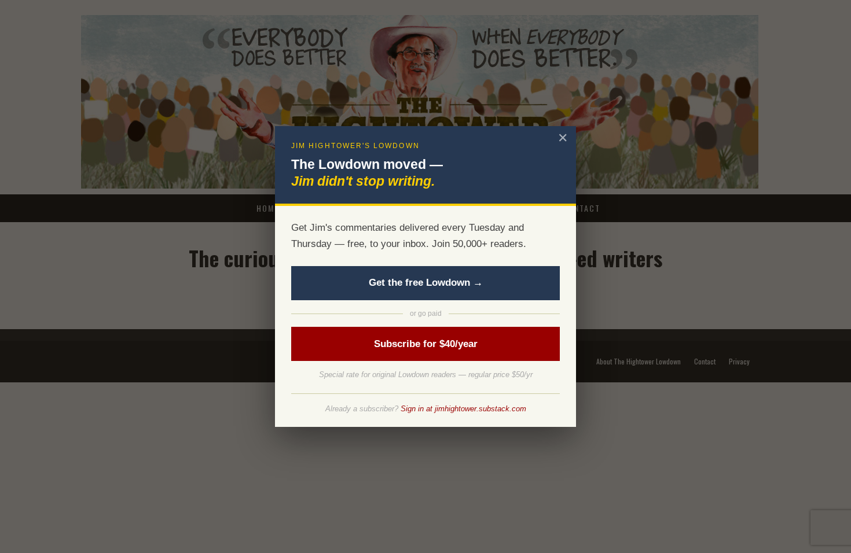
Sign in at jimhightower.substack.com (463, 408)
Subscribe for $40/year (426, 343)
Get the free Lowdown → (426, 282)
